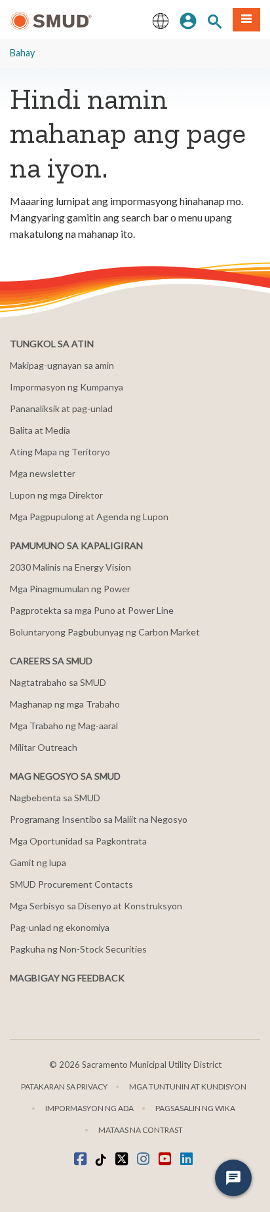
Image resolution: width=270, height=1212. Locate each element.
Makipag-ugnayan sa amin (62, 365)
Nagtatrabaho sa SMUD (58, 682)
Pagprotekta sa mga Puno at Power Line (92, 610)
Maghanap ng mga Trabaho (65, 704)
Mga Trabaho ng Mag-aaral (64, 725)
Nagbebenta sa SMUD (55, 797)
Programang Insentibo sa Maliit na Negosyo (98, 819)
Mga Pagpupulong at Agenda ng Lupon (89, 516)
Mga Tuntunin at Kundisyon (187, 1086)
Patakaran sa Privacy (64, 1086)
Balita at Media (40, 430)
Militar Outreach (43, 747)
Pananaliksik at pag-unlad (61, 408)
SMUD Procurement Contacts (71, 884)
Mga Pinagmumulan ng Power (70, 588)
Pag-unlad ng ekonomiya (59, 927)
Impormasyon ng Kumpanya (66, 386)
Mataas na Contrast (140, 1130)
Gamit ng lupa (38, 862)
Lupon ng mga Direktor (56, 495)
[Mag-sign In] (188, 19)
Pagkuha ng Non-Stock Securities (78, 949)
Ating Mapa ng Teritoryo (60, 451)
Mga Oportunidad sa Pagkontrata (78, 840)
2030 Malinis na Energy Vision (70, 567)
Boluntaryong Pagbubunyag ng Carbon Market (105, 631)
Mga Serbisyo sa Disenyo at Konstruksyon (96, 905)
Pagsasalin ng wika (195, 1108)
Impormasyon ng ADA (89, 1108)
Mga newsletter (42, 473)
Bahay (22, 52)
